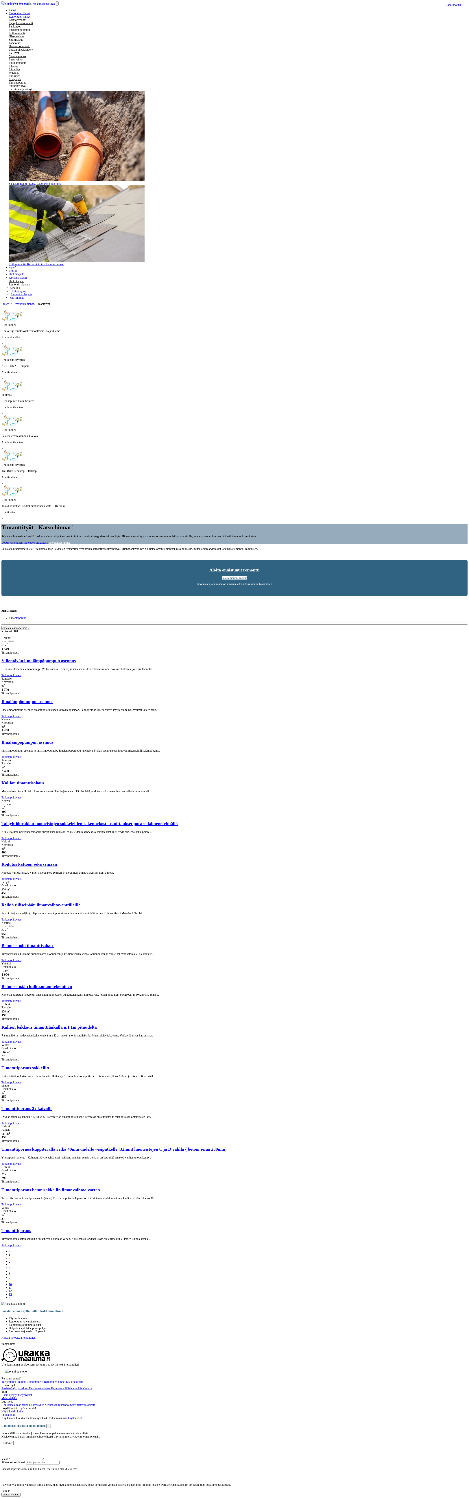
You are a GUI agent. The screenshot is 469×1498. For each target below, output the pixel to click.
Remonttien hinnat (19, 16)
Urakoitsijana (16, 281)
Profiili (13, 270)
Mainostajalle (9, 1398)
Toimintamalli (59, 1388)
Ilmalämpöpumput (19, 29)
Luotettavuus (37, 1404)
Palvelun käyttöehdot (79, 1388)
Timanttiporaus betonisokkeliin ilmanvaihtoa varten (50, 1189)
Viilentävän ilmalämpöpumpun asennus (38, 660)
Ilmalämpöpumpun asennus (27, 701)
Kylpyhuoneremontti (21, 23)
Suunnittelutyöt (17, 85)
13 (10, 1294)
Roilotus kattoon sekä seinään (29, 864)
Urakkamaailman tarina (15, 1404)
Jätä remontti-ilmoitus (234, 578)
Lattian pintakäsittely (21, 49)
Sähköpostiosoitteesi (13, 1462)
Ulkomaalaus (16, 36)
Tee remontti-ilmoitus (14, 1381)
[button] (15, 287)
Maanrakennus (17, 56)
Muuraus (14, 72)
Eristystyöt (15, 79)
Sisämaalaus (16, 39)
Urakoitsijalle (16, 274)
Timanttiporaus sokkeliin (25, 1067)
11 (10, 1287)
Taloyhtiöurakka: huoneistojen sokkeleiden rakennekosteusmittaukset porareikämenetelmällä (89, 823)
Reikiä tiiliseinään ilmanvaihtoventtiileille (40, 905)
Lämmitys (14, 69)
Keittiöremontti (17, 19)
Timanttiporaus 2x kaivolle (26, 1108)
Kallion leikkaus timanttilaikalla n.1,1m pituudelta (49, 1027)
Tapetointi (14, 43)
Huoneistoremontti (19, 46)
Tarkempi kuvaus (11, 675)
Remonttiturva (35, 1381)
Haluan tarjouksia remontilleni (18, 1337)
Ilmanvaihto (16, 59)
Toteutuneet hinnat (59, 542)
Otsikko (6, 1442)
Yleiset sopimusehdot (57, 1404)
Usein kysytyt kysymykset (16, 1394)
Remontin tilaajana (19, 284)
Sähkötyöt (15, 26)
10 (10, 1284)
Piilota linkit (8, 1414)
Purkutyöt (14, 76)
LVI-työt (14, 52)
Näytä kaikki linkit (12, 1411)
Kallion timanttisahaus (22, 783)
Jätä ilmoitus (453, 4)
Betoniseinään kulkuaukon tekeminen (36, 986)
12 (10, 1290)
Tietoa (12, 10)
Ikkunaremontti (17, 62)
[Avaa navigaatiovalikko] (57, 3)
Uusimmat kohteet (40, 1388)
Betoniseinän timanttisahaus (27, 945)
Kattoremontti (17, 33)
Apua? (12, 267)
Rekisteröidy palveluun (15, 1388)
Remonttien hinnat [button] (19, 13)
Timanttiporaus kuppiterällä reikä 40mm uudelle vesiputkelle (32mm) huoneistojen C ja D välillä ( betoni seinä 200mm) (114, 1149)
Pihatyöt (13, 66)
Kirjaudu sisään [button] (18, 277)
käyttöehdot (75, 1418)
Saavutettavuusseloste (82, 1404)
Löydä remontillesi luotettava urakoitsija (24, 542)
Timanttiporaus (17, 82)
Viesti (4, 1458)
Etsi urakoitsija (74, 1381)
